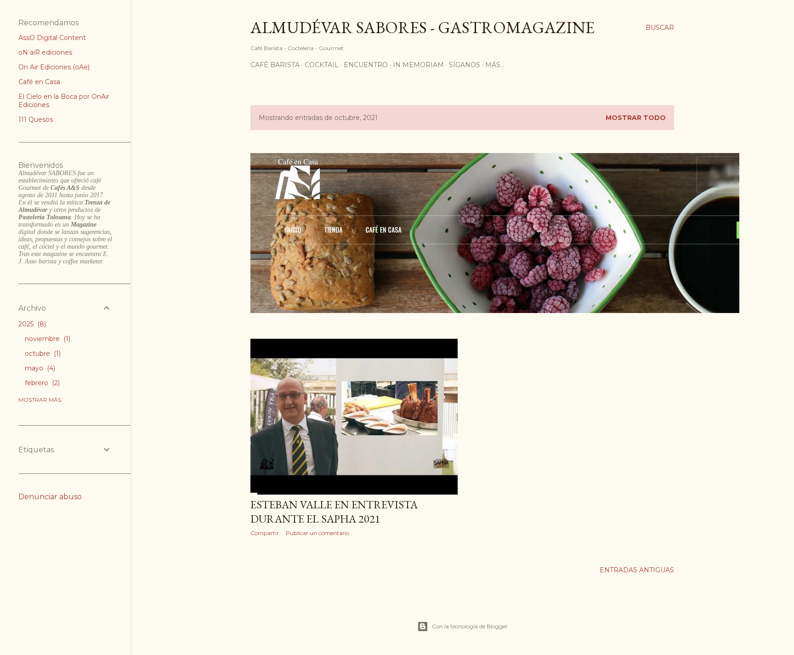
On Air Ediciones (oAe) (54, 67)
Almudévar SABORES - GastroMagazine (422, 27)
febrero (41, 383)
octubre (42, 353)
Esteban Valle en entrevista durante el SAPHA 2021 (334, 511)
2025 (31, 324)
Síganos (464, 65)
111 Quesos (35, 119)
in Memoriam (418, 65)
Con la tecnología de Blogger (470, 626)
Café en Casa (39, 82)
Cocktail (322, 65)
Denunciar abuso (50, 496)
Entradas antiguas (637, 570)
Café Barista (275, 65)
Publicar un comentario (317, 533)
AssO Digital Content (52, 38)
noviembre (46, 339)
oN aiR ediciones (45, 52)
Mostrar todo (636, 118)
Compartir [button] (264, 533)
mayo (39, 368)
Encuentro (366, 65)
